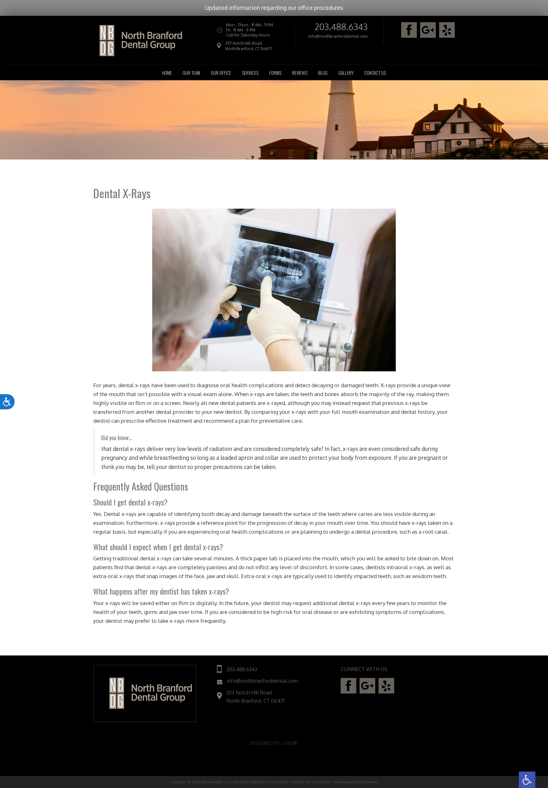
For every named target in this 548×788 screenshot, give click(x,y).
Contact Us (375, 72)
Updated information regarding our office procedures (274, 7)
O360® (289, 743)
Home (167, 72)
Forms (275, 72)
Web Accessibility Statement (355, 782)
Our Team (191, 72)
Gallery (346, 72)
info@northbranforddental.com (338, 36)
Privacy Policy (277, 782)
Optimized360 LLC (215, 782)
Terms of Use (300, 782)
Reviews (299, 72)
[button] (527, 780)
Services (250, 72)
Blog (323, 72)
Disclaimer (322, 782)
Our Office (221, 72)
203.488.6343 (341, 26)
